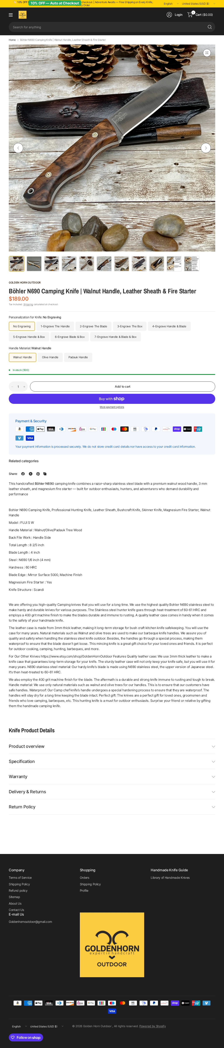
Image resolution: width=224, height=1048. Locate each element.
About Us (15, 903)
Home (12, 40)
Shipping (28, 304)
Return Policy (22, 806)
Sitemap (14, 897)
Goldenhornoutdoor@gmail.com (30, 921)
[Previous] (18, 148)
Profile (84, 890)
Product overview (27, 746)
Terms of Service (20, 877)
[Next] (206, 148)
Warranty (18, 776)
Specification (22, 761)
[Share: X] (30, 474)
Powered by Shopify (152, 1026)
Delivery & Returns (27, 791)
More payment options (112, 406)
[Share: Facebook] (23, 474)
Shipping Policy (19, 884)
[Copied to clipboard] (45, 474)
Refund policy (18, 890)
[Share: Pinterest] (38, 474)
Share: (13, 473)
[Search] (209, 27)
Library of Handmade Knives (170, 877)
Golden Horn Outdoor (25, 282)
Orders (84, 877)
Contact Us (16, 910)
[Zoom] (207, 53)
